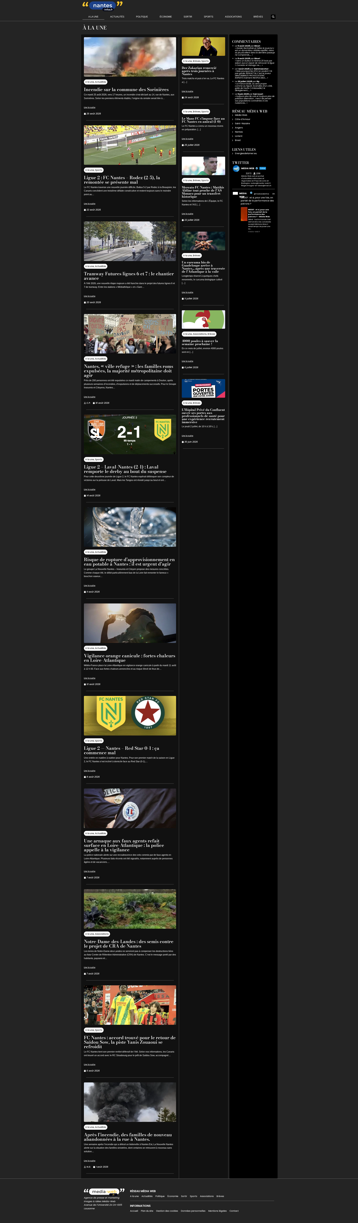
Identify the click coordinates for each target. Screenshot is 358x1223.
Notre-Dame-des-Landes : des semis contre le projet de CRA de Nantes (128, 943)
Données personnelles (193, 1211)
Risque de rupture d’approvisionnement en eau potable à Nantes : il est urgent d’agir (129, 561)
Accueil (134, 1211)
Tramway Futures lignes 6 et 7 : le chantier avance (129, 276)
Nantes (239, 131)
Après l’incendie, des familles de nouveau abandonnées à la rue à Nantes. (128, 1137)
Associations (233, 17)
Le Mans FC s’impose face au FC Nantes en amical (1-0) (203, 120)
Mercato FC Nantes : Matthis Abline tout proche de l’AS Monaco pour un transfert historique (203, 192)
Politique (142, 17)
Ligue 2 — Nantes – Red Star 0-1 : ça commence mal (121, 750)
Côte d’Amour (242, 119)
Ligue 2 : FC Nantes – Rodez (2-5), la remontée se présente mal (122, 179)
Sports (208, 17)
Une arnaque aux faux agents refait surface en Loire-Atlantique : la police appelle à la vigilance (124, 845)
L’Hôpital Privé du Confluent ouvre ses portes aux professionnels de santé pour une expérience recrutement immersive (203, 415)
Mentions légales (217, 1211)
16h (273, 194)
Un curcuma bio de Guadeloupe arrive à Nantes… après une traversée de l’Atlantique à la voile (203, 267)
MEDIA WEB (243, 195)
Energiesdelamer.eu (246, 153)
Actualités (117, 17)
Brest (238, 140)
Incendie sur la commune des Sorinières (126, 89)
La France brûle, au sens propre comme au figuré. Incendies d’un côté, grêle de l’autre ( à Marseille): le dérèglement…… (253, 87)
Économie (166, 17)
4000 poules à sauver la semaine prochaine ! (200, 342)
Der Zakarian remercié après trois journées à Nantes (199, 70)
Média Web (241, 115)
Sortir (188, 17)
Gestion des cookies (167, 1211)
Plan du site (147, 1211)
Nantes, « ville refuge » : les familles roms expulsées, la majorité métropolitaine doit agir (128, 371)
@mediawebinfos (261, 194)
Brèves (258, 17)
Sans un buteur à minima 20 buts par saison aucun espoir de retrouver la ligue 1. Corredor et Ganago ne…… (254, 63)
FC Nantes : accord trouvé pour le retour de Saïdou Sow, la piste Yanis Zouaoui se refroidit (130, 1042)
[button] (273, 17)
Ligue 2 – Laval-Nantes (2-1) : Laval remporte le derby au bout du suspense (125, 469)
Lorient (238, 136)
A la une (93, 17)
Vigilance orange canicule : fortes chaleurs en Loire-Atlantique (129, 658)
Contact (234, 1211)
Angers (239, 127)
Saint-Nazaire (242, 123)
